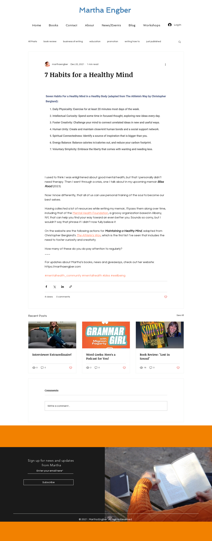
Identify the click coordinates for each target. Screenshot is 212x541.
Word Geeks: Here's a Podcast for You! (100, 356)
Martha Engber (105, 10)
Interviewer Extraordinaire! (52, 354)
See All (180, 315)
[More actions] (165, 64)
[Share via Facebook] (46, 286)
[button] (53, 25)
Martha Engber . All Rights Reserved (110, 519)
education (95, 41)
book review (50, 41)
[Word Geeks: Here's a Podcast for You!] (106, 335)
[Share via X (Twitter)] (54, 286)
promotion (112, 41)
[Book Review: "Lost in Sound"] (160, 335)
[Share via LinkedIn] (62, 286)
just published (153, 41)
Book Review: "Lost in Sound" (155, 356)
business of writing (73, 41)
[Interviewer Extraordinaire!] (52, 335)
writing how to (132, 41)
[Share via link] (70, 286)
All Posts (32, 41)
